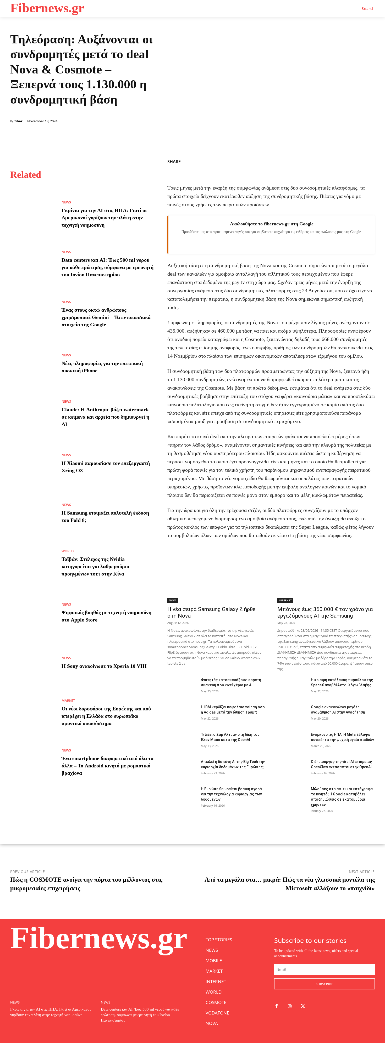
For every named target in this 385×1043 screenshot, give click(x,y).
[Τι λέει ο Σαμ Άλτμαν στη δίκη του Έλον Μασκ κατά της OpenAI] (182, 742)
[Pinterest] (357, 160)
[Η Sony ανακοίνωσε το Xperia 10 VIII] (32, 663)
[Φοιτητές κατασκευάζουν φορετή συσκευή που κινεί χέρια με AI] (182, 687)
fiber (18, 121)
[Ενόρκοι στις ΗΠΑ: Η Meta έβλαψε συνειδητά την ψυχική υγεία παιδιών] (292, 742)
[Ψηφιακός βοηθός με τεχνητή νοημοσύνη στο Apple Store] (32, 613)
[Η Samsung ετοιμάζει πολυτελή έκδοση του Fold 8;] (32, 513)
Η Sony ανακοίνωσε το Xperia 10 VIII (104, 666)
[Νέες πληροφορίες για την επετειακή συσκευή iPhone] (32, 364)
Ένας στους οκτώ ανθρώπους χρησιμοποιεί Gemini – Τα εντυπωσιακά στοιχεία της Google (106, 317)
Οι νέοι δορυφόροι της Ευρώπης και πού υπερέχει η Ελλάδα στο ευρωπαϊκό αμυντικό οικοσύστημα (106, 716)
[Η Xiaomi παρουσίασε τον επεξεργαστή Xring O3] (32, 463)
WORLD (68, 551)
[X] (345, 160)
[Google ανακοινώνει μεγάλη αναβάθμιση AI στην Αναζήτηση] (292, 714)
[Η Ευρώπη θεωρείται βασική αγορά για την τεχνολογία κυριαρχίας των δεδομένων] (182, 796)
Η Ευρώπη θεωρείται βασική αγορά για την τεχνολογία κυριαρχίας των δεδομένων (231, 794)
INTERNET (285, 600)
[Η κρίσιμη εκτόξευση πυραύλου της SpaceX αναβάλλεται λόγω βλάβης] (292, 687)
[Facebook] (333, 160)
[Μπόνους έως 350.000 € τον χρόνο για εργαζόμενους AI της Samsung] (326, 578)
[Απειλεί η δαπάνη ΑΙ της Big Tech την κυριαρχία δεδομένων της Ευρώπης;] (182, 769)
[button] (368, 8)
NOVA (173, 600)
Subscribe (324, 984)
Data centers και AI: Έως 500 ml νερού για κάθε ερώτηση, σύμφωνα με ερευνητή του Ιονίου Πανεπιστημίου (107, 267)
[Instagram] (289, 1006)
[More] (369, 160)
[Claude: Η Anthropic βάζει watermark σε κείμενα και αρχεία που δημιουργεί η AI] (32, 414)
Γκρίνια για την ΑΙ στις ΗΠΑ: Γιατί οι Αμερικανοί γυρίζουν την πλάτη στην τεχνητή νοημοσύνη (104, 217)
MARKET (68, 700)
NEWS (66, 202)
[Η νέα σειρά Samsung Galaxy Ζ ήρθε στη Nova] (216, 578)
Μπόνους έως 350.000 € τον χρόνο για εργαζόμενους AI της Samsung (325, 612)
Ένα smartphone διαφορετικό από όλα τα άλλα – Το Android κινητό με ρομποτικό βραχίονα (107, 765)
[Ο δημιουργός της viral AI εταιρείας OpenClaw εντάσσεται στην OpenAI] (292, 769)
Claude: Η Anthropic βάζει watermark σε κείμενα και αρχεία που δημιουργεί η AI (105, 417)
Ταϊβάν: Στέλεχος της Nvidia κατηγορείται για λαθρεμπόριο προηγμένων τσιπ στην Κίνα (95, 566)
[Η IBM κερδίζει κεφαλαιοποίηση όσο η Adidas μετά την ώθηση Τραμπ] (182, 714)
